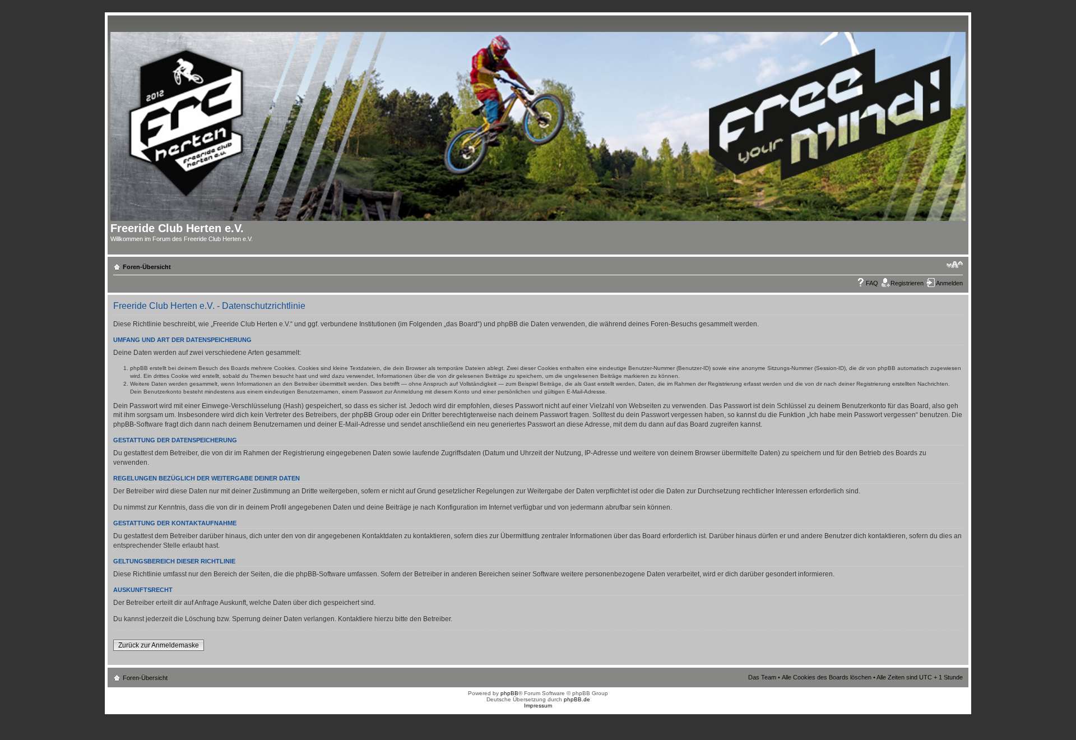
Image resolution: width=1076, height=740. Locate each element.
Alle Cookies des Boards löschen (826, 677)
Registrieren (907, 283)
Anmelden (949, 283)
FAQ (872, 283)
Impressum (538, 705)
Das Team (762, 677)
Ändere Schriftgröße (955, 265)
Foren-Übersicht (147, 266)
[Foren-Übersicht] (541, 124)
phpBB (509, 693)
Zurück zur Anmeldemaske (158, 645)
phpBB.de (577, 699)
